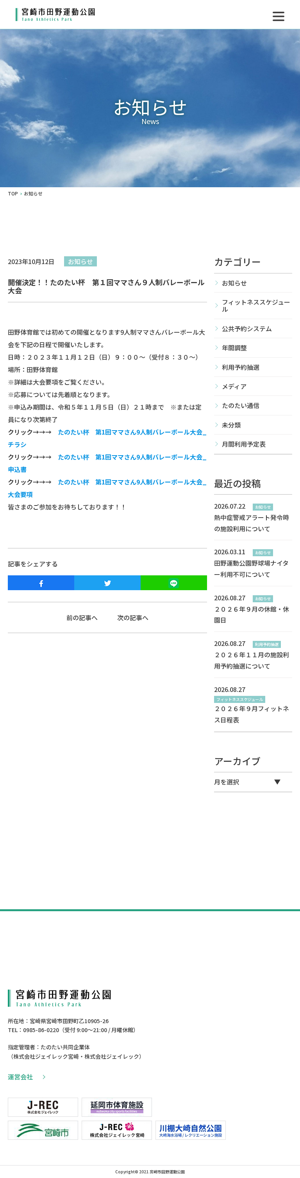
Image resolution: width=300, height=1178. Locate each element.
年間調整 (234, 347)
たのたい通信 (240, 405)
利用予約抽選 (240, 367)
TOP (13, 193)
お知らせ (80, 261)
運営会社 (20, 1076)
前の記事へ (82, 617)
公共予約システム (247, 328)
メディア (234, 386)
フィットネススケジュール (256, 305)
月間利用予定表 (244, 444)
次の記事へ (132, 617)
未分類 (231, 424)
